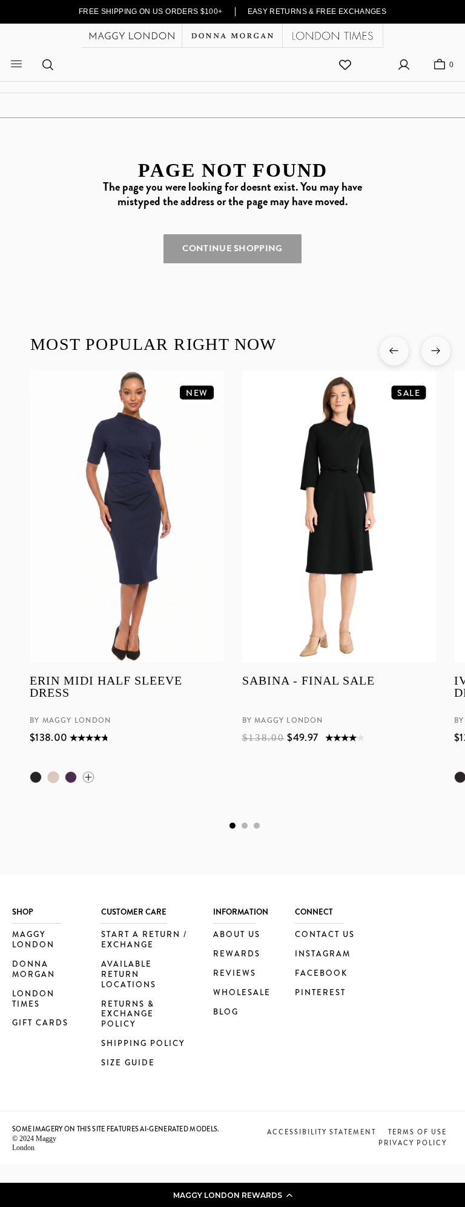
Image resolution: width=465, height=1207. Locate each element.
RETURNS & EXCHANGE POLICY (127, 1014)
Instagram (323, 954)
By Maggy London (70, 720)
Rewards (236, 954)
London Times (33, 999)
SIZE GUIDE (128, 1063)
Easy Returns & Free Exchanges (317, 11)
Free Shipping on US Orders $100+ (151, 11)
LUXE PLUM (71, 777)
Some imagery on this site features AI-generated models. (116, 1129)
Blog (226, 1012)
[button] (232, 1195)
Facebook (321, 974)
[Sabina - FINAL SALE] (339, 516)
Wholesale (242, 993)
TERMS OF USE (417, 1132)
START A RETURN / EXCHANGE (144, 940)
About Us (236, 935)
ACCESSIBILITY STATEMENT (321, 1132)
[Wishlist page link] (345, 65)
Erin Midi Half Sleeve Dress (106, 686)
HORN (53, 777)
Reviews (234, 974)
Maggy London (33, 940)
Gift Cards (40, 1023)
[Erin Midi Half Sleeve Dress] (127, 516)
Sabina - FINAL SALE (308, 680)
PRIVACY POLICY (412, 1143)
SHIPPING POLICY (143, 1044)
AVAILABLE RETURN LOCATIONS (128, 974)
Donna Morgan (33, 969)
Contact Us (325, 935)
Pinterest (320, 993)
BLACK (36, 777)
